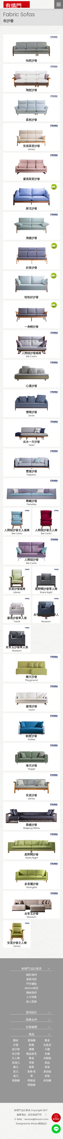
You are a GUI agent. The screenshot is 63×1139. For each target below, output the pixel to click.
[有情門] (17, 4)
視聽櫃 (16, 1080)
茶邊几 (16, 1062)
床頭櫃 (47, 1080)
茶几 (15, 1071)
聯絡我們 (31, 992)
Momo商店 (31, 988)
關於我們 (31, 975)
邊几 (15, 1076)
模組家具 (31, 1054)
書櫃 (31, 1049)
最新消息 (31, 979)
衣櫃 (47, 1054)
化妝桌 (47, 1045)
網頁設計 (42, 1123)
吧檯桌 (32, 1080)
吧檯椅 (32, 1085)
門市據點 (31, 983)
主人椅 (16, 1058)
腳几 (15, 1067)
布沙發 (16, 1054)
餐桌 (31, 1058)
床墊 (47, 1076)
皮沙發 (16, 1049)
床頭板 (47, 1071)
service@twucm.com (36, 1119)
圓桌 (15, 1040)
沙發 (15, 1045)
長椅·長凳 (31, 1074)
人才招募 (31, 997)
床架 (47, 1067)
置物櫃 (32, 1040)
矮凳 (31, 1067)
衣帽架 (47, 1058)
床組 (47, 1062)
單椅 (31, 1062)
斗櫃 (47, 1049)
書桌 (47, 1040)
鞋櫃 (31, 1045)
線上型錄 (31, 1001)
